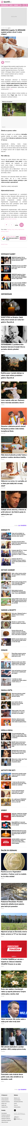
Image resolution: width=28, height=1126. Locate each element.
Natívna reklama (17, 1107)
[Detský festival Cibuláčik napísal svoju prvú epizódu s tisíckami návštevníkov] (6, 776)
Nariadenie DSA (4, 1107)
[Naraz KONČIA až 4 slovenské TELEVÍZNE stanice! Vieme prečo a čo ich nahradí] (6, 825)
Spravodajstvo (4, 1113)
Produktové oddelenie (5, 1115)
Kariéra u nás (3, 1103)
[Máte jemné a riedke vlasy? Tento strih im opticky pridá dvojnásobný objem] (6, 762)
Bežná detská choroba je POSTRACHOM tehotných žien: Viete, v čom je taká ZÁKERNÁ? (19, 592)
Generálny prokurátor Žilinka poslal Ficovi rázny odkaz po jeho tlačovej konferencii (19, 543)
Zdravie (16, 5)
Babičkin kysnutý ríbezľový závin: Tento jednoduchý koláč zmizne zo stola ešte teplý (19, 640)
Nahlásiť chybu (4, 244)
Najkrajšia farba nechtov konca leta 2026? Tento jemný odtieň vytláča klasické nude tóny (19, 752)
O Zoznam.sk (4, 1095)
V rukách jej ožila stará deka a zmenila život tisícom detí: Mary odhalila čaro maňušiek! (19, 783)
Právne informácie (4, 1098)
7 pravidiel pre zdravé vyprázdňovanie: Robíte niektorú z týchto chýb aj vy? (19, 680)
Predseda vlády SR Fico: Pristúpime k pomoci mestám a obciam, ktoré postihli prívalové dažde (19, 561)
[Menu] (26, 5)
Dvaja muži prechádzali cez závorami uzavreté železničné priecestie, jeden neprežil (18, 535)
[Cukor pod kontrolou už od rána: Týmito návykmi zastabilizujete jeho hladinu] (6, 673)
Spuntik (9, 27)
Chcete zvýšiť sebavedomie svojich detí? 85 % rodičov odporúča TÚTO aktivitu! (18, 792)
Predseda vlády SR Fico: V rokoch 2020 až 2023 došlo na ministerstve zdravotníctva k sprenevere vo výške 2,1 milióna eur (19, 553)
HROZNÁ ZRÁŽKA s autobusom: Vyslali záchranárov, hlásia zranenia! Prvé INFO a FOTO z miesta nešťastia (19, 841)
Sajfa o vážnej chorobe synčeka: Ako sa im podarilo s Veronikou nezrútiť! (19, 575)
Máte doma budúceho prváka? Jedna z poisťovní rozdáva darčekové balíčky (18, 695)
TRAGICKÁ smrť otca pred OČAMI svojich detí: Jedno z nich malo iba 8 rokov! (19, 267)
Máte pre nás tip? (4, 1122)
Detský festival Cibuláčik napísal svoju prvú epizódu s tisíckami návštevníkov (19, 775)
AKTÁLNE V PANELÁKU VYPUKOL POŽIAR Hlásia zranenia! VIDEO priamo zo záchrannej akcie (19, 815)
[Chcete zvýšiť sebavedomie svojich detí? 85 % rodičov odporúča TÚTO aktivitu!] (6, 793)
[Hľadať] (23, 5)
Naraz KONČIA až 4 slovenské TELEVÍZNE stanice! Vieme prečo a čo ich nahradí (19, 823)
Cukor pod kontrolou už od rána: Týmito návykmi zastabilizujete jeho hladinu (19, 672)
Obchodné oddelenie (5, 1116)
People (10, 89)
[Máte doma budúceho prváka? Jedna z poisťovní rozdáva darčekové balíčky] (6, 696)
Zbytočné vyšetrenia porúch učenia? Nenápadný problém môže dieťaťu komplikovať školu (19, 720)
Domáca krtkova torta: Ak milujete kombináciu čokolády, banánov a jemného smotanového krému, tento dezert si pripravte (19, 632)
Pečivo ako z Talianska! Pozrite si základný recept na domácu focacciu (19, 615)
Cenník (15, 1103)
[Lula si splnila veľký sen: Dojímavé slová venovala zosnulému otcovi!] (6, 705)
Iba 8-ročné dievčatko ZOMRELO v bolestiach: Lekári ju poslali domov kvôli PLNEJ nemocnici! (19, 284)
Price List (16, 1105)
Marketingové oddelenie (6, 1120)
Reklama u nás (17, 1098)
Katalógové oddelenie (5, 1118)
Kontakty (3, 1110)
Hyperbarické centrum (10, 219)
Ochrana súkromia (4, 1099)
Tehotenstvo (4, 5)
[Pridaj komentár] (6, 225)
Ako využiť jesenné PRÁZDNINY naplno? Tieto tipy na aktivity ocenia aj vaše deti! (19, 800)
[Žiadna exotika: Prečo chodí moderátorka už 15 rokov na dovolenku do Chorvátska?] (6, 713)
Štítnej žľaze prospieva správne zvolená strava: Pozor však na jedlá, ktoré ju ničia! (19, 655)
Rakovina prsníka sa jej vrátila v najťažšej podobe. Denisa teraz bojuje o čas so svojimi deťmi (19, 663)
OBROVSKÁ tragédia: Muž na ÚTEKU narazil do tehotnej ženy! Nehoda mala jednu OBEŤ (19, 259)
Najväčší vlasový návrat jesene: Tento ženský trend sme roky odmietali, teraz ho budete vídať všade (19, 744)
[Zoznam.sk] (16, 1117)
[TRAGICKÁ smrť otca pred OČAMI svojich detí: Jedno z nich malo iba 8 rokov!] (6, 269)
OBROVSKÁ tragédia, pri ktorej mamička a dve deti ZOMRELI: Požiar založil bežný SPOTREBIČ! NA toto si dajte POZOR (19, 276)
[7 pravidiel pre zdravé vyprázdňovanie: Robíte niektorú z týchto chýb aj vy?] (6, 682)
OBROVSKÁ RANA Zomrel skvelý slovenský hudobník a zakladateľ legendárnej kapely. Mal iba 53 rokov (19, 832)
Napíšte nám (3, 1105)
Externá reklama (17, 1099)
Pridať (23, 238)
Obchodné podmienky (18, 1101)
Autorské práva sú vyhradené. (19, 1114)
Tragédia (9, 229)
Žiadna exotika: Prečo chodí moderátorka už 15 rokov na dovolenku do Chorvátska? (18, 712)
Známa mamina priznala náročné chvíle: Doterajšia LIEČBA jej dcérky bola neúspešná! (19, 583)
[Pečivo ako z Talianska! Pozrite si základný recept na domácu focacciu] (6, 616)
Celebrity (22, 5)
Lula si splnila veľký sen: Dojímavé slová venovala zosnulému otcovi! (17, 703)
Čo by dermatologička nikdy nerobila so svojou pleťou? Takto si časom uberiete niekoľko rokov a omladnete (19, 735)
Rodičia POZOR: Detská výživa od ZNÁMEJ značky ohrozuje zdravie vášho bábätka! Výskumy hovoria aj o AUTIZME (19, 601)
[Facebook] (15, 1110)
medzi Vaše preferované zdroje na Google (12, 238)
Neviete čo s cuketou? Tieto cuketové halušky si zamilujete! (19, 622)
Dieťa (11, 5)
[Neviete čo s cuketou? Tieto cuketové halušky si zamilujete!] (6, 625)
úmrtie (15, 229)
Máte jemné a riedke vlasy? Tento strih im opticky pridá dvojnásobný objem (19, 760)
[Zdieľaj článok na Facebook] (11, 225)
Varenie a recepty (8, 610)
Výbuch (7, 231)
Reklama (16, 1095)
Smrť (13, 229)
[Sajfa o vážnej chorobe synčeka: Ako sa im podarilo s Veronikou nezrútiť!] (6, 576)
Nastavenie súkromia (5, 1101)
